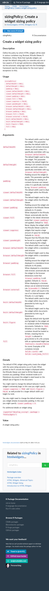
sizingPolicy (29, 453)
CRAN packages (12, 522)
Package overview (14, 478)
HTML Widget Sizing (15, 483)
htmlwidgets (15, 457)
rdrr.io (6, 2)
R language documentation (16, 506)
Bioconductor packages (15, 525)
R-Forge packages (12, 528)
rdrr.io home (10, 503)
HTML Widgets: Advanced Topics (20, 480)
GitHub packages (12, 530)
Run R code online (13, 509)
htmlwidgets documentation (11, 442)
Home (7, 6)
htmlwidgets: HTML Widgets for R (22, 25)
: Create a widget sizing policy (21, 8)
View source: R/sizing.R (15, 31)
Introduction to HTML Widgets (19, 486)
